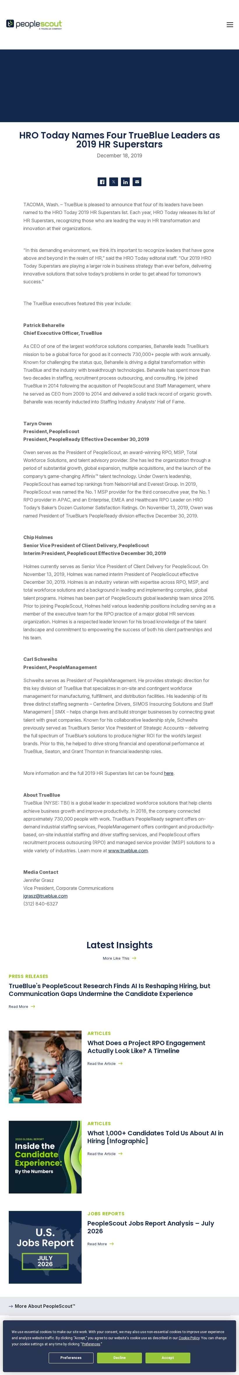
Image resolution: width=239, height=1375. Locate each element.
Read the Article (101, 1063)
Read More (18, 1006)
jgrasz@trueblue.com (45, 896)
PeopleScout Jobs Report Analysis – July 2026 (150, 1227)
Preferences (71, 1358)
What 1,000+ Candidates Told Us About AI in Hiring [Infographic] (155, 1137)
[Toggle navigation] (230, 24)
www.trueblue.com (128, 850)
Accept (168, 1358)
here (168, 773)
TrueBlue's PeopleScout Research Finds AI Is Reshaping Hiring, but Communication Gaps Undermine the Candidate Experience (109, 990)
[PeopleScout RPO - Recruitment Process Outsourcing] (35, 25)
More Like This (116, 958)
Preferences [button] (91, 1344)
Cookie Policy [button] (189, 1338)
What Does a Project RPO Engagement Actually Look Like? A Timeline (146, 1047)
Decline (119, 1358)
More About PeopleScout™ (45, 1306)
